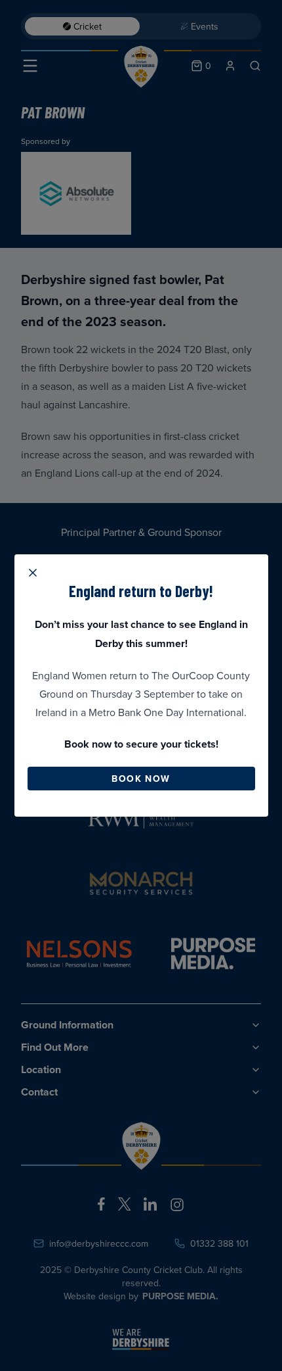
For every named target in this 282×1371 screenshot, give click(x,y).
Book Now (140, 778)
